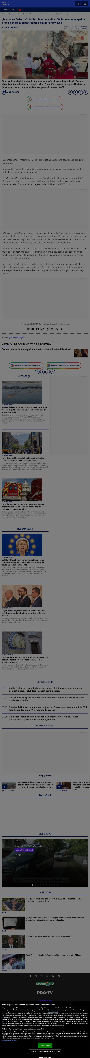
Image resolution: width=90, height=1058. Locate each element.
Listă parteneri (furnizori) (9, 1040)
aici (3, 1021)
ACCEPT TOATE (45, 1046)
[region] (45, 1029)
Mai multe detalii (53, 1012)
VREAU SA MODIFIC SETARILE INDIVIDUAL (45, 1052)
